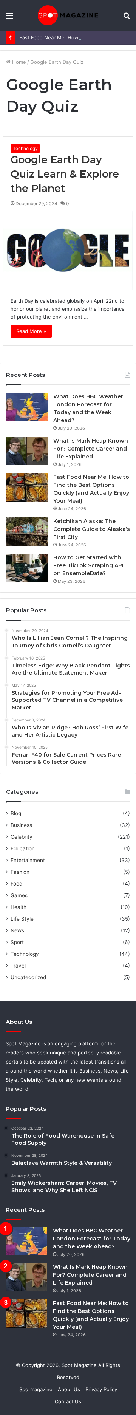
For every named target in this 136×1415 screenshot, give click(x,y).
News (17, 930)
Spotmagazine (36, 1389)
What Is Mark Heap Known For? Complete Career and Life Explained (90, 448)
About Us (69, 1389)
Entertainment (28, 860)
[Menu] (9, 18)
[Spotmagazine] (68, 15)
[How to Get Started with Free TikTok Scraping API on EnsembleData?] (27, 568)
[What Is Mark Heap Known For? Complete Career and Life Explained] (27, 451)
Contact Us (68, 1401)
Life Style (22, 919)
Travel (18, 966)
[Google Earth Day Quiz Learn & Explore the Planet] (68, 250)
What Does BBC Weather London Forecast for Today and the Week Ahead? (91, 1238)
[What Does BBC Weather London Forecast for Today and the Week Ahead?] (27, 407)
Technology (25, 148)
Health (18, 907)
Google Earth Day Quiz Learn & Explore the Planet (65, 174)
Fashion (20, 872)
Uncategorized (28, 977)
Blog (16, 813)
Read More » (31, 331)
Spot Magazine (80, 1365)
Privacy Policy (101, 1389)
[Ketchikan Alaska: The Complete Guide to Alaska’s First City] (27, 531)
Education (23, 848)
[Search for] (126, 18)
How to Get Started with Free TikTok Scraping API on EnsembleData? (88, 565)
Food (16, 884)
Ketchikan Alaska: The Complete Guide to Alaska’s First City (91, 529)
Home (18, 62)
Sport (17, 942)
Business (21, 825)
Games (19, 895)
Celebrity (21, 837)
